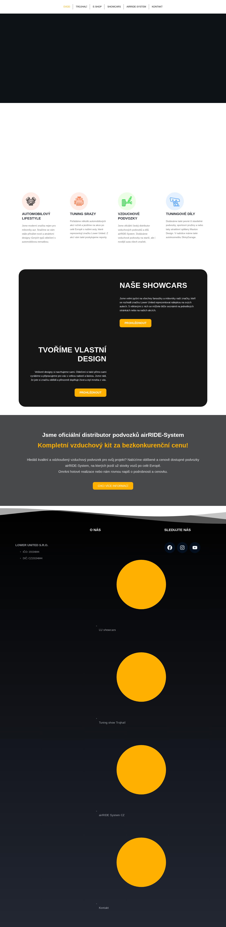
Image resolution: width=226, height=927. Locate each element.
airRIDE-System (136, 6)
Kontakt (157, 6)
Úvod (66, 6)
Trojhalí (81, 6)
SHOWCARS (114, 6)
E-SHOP (97, 6)
